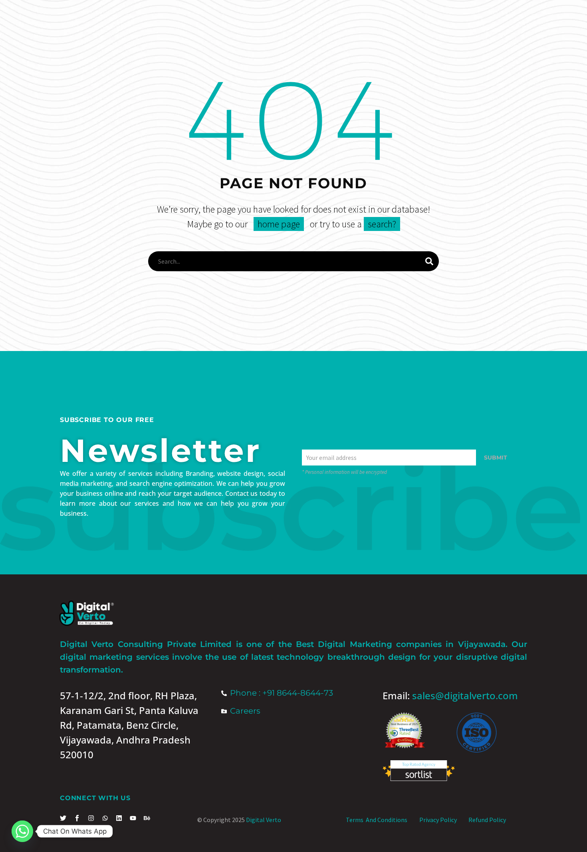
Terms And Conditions (376, 820)
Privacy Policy (438, 820)
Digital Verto (263, 820)
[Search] (429, 261)
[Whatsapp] (22, 831)
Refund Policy (487, 820)
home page (279, 224)
